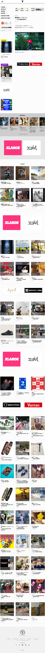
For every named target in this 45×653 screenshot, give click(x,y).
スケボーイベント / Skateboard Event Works (22, 640)
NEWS (16, 15)
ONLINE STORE (5, 15)
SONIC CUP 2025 (5, 18)
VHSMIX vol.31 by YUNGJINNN (8, 31)
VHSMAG (2, 31)
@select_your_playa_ (20, 52)
